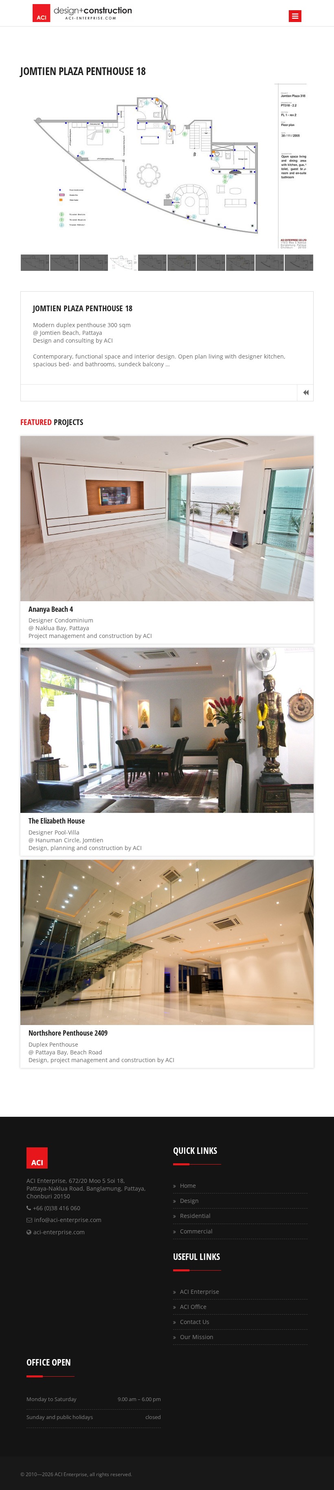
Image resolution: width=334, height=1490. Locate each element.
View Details (166, 518)
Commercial (196, 1231)
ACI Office (193, 1307)
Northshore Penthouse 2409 (68, 1033)
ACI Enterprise (199, 1291)
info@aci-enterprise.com (67, 1220)
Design (189, 1200)
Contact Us (194, 1322)
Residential (195, 1216)
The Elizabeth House (57, 821)
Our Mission (196, 1337)
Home (188, 1185)
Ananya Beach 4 (51, 609)
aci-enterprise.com (59, 1232)
